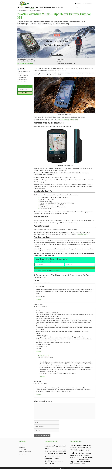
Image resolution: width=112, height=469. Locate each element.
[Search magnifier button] (77, 7)
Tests (21, 7)
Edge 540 (74, 447)
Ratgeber (27, 7)
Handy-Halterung (87, 453)
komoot (81, 455)
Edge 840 (83, 447)
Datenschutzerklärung (25, 451)
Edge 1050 (77, 449)
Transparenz (22, 449)
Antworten (38, 299)
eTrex (84, 450)
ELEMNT (88, 449)
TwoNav (59, 61)
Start (17, 10)
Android (71, 445)
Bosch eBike (78, 445)
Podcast (41, 7)
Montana (85, 455)
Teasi (84, 461)
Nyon (88, 455)
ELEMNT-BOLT (72, 450)
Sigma (87, 459)
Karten (74, 455)
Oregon (71, 457)
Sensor (80, 459)
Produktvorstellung (86, 457)
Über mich (22, 445)
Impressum (22, 454)
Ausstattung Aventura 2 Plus (23, 75)
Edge (87, 445)
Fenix (71, 453)
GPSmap (82, 453)
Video (36, 7)
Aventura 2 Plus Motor (22, 77)
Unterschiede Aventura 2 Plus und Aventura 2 (24, 72)
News (32, 7)
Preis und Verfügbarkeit (23, 79)
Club (53, 7)
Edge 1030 (88, 447)
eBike (83, 445)
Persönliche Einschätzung (23, 82)
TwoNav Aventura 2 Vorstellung (68, 120)
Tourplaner (87, 461)
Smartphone (72, 461)
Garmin (76, 453)
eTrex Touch (88, 450)
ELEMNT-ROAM (78, 450)
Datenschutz (56, 270)
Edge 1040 (72, 449)
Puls (71, 459)
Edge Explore (83, 449)
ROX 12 (73, 459)
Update (72, 463)
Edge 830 (78, 447)
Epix (82, 450)
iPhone (71, 455)
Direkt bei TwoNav (82, 234)
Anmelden (64, 268)
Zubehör (83, 463)
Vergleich (76, 463)
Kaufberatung (47, 7)
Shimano (84, 459)
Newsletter (22, 447)
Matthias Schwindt (43, 356)
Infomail (44, 270)
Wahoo (80, 463)
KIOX (78, 455)
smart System (79, 461)
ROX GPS (76, 459)
